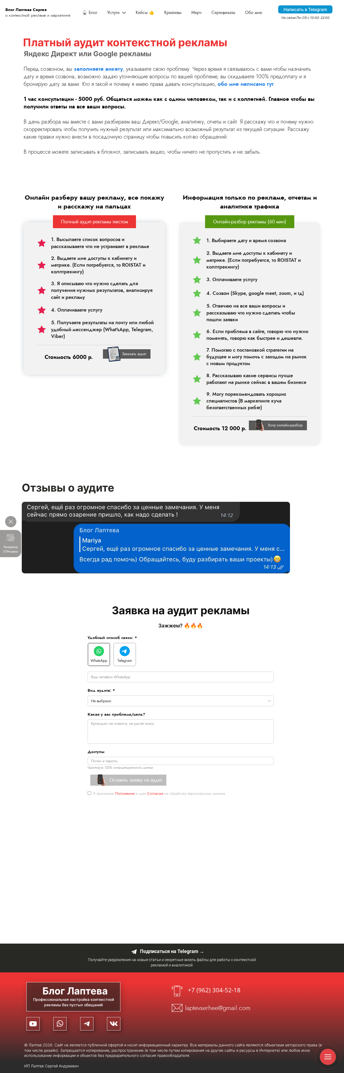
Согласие (155, 793)
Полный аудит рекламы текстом (94, 221)
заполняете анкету (98, 69)
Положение (125, 793)
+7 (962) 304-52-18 (214, 990)
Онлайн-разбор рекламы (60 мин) (249, 221)
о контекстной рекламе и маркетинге (37, 12)
